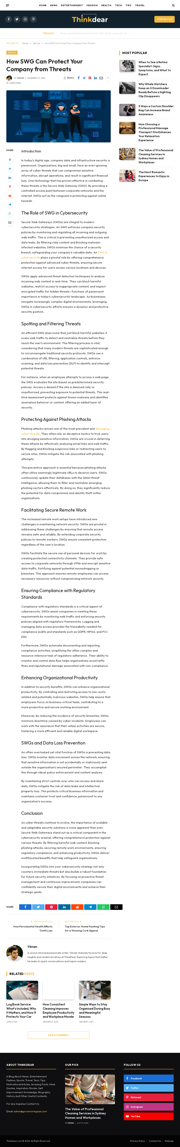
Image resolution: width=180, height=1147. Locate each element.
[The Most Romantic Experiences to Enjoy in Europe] (127, 176)
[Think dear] (90, 19)
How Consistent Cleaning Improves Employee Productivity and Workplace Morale (58, 1010)
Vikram (20, 78)
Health (106, 5)
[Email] (9, 222)
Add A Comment (58, 1035)
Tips (128, 5)
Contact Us (164, 19)
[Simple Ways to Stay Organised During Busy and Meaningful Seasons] (95, 990)
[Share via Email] (101, 78)
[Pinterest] (9, 186)
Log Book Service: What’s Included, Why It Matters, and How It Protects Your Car (21, 1010)
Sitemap (169, 1140)
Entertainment (72, 5)
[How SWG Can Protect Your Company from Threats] (58, 116)
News (53, 5)
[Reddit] (9, 195)
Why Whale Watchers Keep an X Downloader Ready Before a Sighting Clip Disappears (155, 90)
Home (43, 5)
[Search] (173, 5)
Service (12, 52)
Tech (118, 5)
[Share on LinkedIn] (95, 78)
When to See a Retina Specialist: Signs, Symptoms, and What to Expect (155, 68)
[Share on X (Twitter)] (84, 78)
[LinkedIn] (9, 177)
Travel (140, 5)
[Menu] (7, 5)
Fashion (92, 5)
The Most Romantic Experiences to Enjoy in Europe (154, 176)
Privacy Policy (137, 1140)
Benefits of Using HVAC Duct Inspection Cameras (98, 33)
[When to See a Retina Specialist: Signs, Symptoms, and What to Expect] (127, 66)
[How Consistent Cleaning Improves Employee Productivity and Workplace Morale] (59, 990)
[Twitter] (9, 168)
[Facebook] (9, 159)
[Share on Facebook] (78, 78)
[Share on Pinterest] (89, 78)
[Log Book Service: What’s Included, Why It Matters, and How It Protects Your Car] (22, 990)
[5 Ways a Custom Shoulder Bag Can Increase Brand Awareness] (127, 110)
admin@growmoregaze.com (30, 1111)
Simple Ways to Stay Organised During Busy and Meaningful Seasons (94, 1010)
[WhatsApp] (9, 213)
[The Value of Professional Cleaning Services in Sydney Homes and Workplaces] (127, 154)
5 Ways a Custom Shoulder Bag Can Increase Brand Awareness (156, 110)
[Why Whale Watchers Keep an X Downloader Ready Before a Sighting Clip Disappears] (127, 88)
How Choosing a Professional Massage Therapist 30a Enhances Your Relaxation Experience (155, 132)
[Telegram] (9, 204)
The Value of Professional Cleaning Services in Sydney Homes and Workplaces (156, 156)
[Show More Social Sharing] (108, 78)
